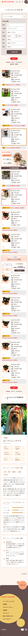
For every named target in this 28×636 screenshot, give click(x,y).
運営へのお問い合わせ (8, 616)
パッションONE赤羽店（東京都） (12, 147)
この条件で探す (14, 52)
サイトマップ (6, 613)
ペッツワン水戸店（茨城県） (11, 105)
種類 (3, 25)
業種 (3, 46)
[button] (0, 634)
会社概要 (5, 610)
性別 (3, 39)
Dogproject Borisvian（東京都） (10, 230)
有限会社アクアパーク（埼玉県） (12, 84)
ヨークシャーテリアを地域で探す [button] (15, 398)
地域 (3, 32)
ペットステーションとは (8, 601)
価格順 (16, 64)
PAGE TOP (22, 585)
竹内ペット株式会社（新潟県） (17, 207)
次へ (14, 58)
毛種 (3, 43)
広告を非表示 (24, 573)
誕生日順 (12, 64)
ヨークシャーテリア (15, 70)
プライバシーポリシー (8, 607)
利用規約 (5, 604)
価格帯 (3, 36)
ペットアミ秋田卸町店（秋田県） (12, 185)
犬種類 (3, 28)
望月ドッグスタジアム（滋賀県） (17, 125)
